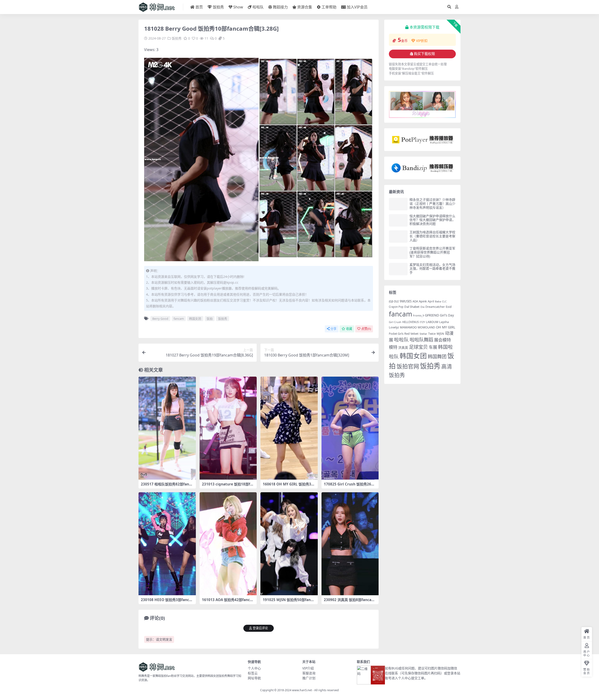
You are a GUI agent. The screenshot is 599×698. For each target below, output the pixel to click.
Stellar (423, 333)
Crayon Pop (396, 307)
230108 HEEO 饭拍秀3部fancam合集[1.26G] (166, 601)
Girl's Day (447, 315)
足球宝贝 (418, 347)
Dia (422, 307)
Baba (438, 301)
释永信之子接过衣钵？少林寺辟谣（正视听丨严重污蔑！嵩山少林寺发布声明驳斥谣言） (432, 203)
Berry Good (160, 318)
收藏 (349, 329)
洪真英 (403, 347)
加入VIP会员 (357, 7)
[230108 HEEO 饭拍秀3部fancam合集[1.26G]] (167, 543)
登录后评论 (260, 628)
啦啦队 (258, 7)
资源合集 (304, 7)
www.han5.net (302, 690)
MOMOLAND (426, 327)
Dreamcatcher (435, 307)
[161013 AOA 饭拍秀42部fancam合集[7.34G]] (228, 543)
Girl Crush (395, 322)
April (431, 301)
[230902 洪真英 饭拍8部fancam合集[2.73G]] (350, 543)
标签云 (253, 673)
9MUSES (406, 301)
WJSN (440, 333)
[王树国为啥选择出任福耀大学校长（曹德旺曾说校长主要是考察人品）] (398, 236)
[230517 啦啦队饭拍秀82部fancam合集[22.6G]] (167, 428)
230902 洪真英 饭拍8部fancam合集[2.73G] (349, 601)
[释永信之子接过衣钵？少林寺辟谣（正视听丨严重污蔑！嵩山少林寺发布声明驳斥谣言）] (398, 204)
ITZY (422, 322)
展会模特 (442, 340)
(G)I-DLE (394, 301)
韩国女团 (195, 318)
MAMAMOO (408, 327)
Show (238, 7)
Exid (449, 307)
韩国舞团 (437, 356)
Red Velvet (411, 334)
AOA (415, 301)
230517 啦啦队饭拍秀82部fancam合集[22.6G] (167, 486)
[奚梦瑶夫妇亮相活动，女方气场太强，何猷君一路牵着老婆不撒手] (398, 269)
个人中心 (254, 668)
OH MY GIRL (445, 327)
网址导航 (254, 678)
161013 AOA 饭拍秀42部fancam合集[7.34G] (227, 601)
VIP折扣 (421, 40)
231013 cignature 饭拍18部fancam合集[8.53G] (227, 486)
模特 (393, 347)
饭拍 (210, 318)
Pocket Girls (396, 333)
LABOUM (432, 322)
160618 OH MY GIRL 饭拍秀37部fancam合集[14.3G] (288, 486)
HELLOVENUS (410, 322)
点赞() (366, 329)
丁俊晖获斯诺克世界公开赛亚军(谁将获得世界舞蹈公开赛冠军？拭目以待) (432, 252)
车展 (433, 347)
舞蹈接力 (280, 7)
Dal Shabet (412, 307)
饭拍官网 (408, 366)
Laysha (444, 322)
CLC (444, 301)
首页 (199, 7)
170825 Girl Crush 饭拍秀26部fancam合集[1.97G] (350, 486)
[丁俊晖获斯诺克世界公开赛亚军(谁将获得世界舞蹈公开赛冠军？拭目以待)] (398, 252)
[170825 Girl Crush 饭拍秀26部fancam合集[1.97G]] (350, 428)
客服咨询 (308, 673)
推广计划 (308, 678)
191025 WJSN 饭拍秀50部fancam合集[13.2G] (289, 601)
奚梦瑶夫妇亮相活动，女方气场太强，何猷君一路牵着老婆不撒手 (432, 268)
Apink (423, 301)
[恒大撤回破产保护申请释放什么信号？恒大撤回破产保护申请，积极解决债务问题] (398, 220)
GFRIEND (432, 315)
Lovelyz (394, 327)
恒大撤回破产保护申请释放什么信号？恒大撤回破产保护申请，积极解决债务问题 (432, 220)
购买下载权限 (424, 54)
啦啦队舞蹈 (421, 339)
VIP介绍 (308, 668)
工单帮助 (328, 7)
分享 (333, 329)
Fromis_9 (418, 315)
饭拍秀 (218, 7)
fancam (179, 318)
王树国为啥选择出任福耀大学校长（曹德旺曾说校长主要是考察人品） (432, 236)
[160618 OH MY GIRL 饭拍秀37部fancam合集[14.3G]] (289, 428)
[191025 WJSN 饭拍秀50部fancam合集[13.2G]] (289, 543)
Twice (432, 334)
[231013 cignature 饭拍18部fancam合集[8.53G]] (228, 428)
